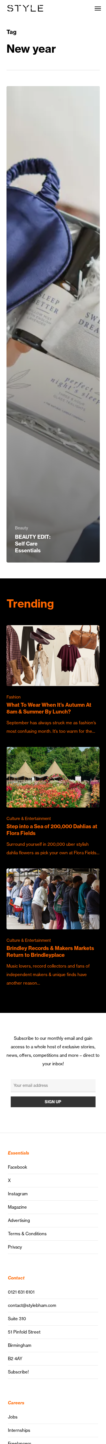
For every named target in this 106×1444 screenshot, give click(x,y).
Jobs (13, 1417)
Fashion (14, 697)
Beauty (21, 528)
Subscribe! (18, 1372)
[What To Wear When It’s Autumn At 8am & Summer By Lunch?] (53, 680)
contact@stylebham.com (32, 1305)
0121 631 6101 (21, 1292)
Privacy (15, 1247)
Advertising (19, 1220)
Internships (19, 1430)
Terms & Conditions (27, 1233)
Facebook (17, 1167)
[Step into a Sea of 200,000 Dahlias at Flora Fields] (53, 802)
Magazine (17, 1207)
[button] (98, 8)
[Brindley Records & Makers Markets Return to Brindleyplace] (53, 927)
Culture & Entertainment (29, 818)
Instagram (18, 1193)
